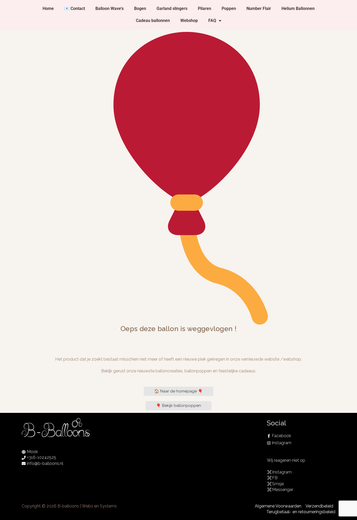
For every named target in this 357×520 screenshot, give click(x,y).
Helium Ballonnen (298, 8)
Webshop (189, 20)
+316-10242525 (41, 457)
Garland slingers (172, 8)
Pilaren (204, 8)
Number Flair (258, 8)
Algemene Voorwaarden (278, 506)
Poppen (229, 8)
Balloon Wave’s (109, 8)
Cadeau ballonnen (153, 20)
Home (48, 8)
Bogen (140, 8)
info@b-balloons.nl (45, 463)
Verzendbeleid (319, 506)
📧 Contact (74, 8)
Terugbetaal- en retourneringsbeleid (300, 511)
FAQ (212, 20)
